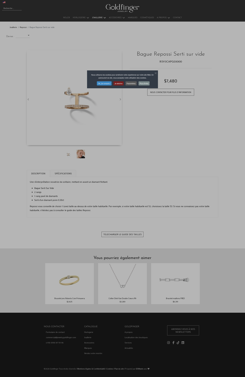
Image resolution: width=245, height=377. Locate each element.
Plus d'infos (144, 83)
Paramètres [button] (131, 83)
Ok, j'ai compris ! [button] (104, 83)
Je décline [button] (118, 83)
